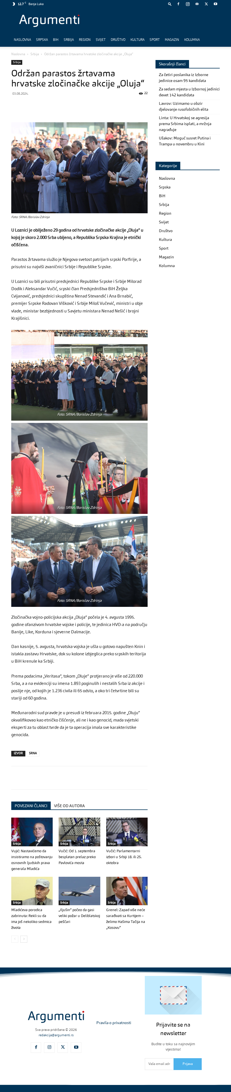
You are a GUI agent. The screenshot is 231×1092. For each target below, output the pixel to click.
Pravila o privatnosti (113, 1023)
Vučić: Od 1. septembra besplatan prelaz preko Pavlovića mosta (77, 857)
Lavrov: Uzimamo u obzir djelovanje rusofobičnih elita (183, 107)
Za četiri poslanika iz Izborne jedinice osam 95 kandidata (183, 78)
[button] (170, 4)
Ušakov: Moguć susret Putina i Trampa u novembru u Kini (185, 141)
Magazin (172, 40)
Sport (155, 40)
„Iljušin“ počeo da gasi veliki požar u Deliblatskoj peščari (79, 916)
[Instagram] (187, 4)
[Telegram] (55, 106)
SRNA (33, 753)
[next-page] (23, 939)
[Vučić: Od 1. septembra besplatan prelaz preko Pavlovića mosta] (79, 832)
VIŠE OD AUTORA (69, 806)
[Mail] (197, 4)
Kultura (137, 40)
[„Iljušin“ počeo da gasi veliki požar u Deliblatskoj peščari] (79, 891)
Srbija (69, 40)
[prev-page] (14, 939)
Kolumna (192, 40)
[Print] (94, 106)
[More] (108, 106)
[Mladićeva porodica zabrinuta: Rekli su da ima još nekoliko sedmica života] (32, 891)
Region (85, 40)
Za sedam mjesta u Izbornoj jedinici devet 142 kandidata (189, 92)
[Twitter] (206, 4)
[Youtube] (215, 4)
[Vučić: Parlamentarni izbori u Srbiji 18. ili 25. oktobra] (127, 832)
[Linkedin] (68, 106)
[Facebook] (178, 4)
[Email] (81, 106)
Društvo (118, 40)
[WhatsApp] (42, 106)
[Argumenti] (56, 1017)
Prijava (188, 1064)
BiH (56, 40)
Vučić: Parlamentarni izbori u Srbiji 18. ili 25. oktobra (124, 857)
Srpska (42, 40)
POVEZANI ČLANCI (31, 806)
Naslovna (22, 40)
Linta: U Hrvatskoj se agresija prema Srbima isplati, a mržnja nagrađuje (185, 124)
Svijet (101, 40)
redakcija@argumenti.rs (56, 1035)
